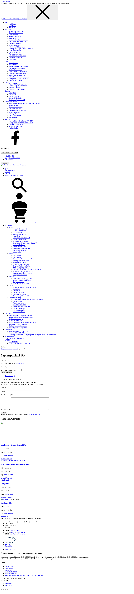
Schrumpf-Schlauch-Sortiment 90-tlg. (16, 464)
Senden (4, 412)
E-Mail (3, 391)
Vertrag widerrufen (10, 549)
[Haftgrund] (5, 480)
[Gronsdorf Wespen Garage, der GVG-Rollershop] (14, 19)
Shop (2, 349)
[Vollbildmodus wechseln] (3, 589)
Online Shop (9, 159)
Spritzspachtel (6, 503)
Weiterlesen (4, 517)
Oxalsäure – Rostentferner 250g (13, 445)
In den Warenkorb (7, 372)
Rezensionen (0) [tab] (10, 376)
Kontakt (7, 544)
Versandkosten (20, 363)
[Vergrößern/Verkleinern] (1, 589)
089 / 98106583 (10, 156)
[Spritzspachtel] (6, 499)
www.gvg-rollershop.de (18, 532)
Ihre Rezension (6, 409)
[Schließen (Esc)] (7, 589)
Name (3, 387)
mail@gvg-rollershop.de (12, 158)
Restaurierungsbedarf (11, 349)
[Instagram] (8, 585)
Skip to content (5, 1)
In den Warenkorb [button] (6, 459)
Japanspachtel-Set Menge (8, 370)
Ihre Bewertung (6, 395)
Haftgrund (5, 484)
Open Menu (5, 163)
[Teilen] (5, 589)
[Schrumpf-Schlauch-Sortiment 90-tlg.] (13, 460)
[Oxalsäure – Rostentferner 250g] (10, 441)
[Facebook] (15, 144)
